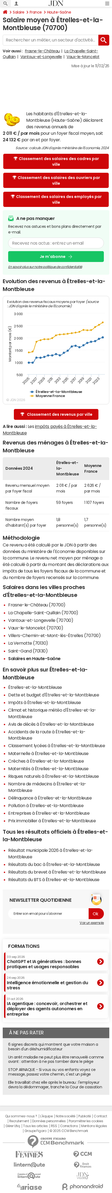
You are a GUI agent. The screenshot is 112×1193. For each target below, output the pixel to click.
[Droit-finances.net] (82, 1165)
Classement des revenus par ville (59, 414)
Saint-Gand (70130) (28, 651)
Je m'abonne (53, 256)
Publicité (84, 1116)
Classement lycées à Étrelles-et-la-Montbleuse (56, 745)
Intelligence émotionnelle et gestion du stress (47, 983)
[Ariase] (29, 1187)
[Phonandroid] (82, 1186)
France (36, 12)
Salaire (18, 12)
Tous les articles (35, 1126)
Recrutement (19, 1121)
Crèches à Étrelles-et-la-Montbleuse (46, 761)
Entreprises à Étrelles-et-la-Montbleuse (48, 813)
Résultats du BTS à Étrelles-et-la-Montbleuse (53, 879)
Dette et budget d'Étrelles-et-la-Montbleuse (53, 695)
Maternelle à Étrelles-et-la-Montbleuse (48, 753)
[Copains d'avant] (29, 1175)
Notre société (65, 1116)
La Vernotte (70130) (28, 643)
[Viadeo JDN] (82, 1175)
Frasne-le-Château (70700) (37, 605)
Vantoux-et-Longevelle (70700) (40, 620)
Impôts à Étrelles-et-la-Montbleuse (44, 702)
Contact (100, 1116)
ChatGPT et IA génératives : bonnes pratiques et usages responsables (44, 962)
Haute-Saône (59, 12)
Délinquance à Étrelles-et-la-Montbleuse (50, 798)
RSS (54, 1126)
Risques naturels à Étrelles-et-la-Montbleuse (53, 776)
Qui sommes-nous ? (21, 1116)
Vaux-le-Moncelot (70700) (35, 628)
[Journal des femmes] (29, 1154)
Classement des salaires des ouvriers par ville (59, 180)
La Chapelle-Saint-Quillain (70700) (43, 612)
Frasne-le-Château (42, 51)
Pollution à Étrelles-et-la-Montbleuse (45, 805)
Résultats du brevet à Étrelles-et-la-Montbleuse (57, 872)
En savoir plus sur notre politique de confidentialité (45, 266)
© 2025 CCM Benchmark (68, 1131)
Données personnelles (49, 1121)
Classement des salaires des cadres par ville (59, 161)
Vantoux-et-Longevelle (41, 57)
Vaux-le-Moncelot (83, 57)
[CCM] (82, 1154)
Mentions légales (94, 1126)
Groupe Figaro (35, 1131)
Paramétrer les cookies (86, 1121)
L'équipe (46, 1116)
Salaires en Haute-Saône (34, 658)
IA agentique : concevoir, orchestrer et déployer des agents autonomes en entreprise (47, 1006)
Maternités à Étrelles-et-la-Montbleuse (48, 768)
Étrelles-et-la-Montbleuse (35, 687)
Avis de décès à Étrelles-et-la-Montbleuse (51, 724)
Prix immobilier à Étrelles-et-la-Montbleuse (52, 820)
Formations (23, 946)
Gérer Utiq (12, 1126)
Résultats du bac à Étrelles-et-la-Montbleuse (54, 864)
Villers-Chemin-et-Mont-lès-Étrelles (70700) (54, 635)
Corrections (69, 1126)
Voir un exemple (92, 923)
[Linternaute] (29, 1165)
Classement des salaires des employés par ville (59, 199)
